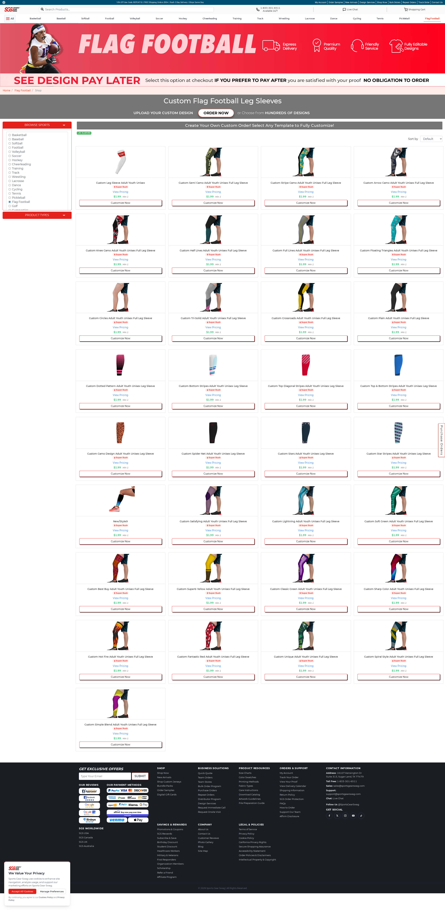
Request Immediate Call (212, 807)
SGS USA (84, 833)
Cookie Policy (246, 838)
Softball (17, 143)
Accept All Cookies (22, 891)
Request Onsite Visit (209, 811)
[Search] (42, 9)
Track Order (424, 2)
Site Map (203, 850)
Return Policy (287, 794)
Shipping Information (292, 790)
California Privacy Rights (252, 842)
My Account (320, 2)
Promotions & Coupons (170, 829)
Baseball (18, 139)
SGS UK (83, 841)
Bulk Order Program (209, 786)
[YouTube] (353, 816)
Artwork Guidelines (250, 798)
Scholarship (164, 868)
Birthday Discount (167, 842)
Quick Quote (205, 773)
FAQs (283, 803)
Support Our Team (290, 811)
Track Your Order (289, 777)
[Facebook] (329, 816)
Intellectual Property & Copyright (257, 859)
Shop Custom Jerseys (169, 781)
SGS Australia (86, 846)
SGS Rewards (164, 833)
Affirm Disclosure (289, 816)
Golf (14, 206)
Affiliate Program (167, 877)
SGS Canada (86, 837)
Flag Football (23, 90)
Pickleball (18, 197)
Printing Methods (249, 781)
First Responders (166, 859)
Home (6, 90)
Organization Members (170, 863)
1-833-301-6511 (347, 781)
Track (15, 172)
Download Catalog (249, 794)
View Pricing (120, 191)
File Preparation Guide (252, 803)
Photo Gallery (205, 842)
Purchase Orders (441, 440)
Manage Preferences (52, 891)
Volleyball (18, 151)
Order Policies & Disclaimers (255, 855)
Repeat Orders (409, 2)
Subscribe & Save (166, 838)
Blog (200, 846)
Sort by (413, 139)
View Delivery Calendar (293, 786)
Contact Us (437, 2)
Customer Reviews (208, 838)
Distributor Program (209, 799)
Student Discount (167, 846)
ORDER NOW (216, 113)
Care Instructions (248, 790)
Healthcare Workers (168, 850)
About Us (203, 829)
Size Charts (245, 773)
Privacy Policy (246, 833)
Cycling (17, 189)
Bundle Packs (165, 785)
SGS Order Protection (292, 799)
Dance (16, 185)
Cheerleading (21, 164)
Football (17, 147)
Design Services (367, 2)
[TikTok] (361, 816)
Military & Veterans (167, 855)
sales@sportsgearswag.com (349, 785)
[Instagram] (345, 816)
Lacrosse (18, 181)
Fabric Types (246, 785)
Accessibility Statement (252, 850)
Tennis (16, 193)
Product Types (37, 215)
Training (17, 168)
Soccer (16, 156)
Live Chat (338, 798)
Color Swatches (247, 777)
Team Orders (205, 777)
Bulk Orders (394, 2)
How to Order (287, 807)
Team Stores (205, 781)
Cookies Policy (46, 897)
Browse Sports (37, 125)
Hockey (17, 160)
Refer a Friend (165, 872)
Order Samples (336, 2)
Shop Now (382, 2)
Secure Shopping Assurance (255, 846)
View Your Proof (288, 781)
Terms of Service (248, 829)
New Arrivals (351, 2)
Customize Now (120, 202)
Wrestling (19, 176)
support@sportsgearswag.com (343, 794)
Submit (140, 776)
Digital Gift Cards (166, 794)
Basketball (19, 135)
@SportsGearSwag (348, 804)
